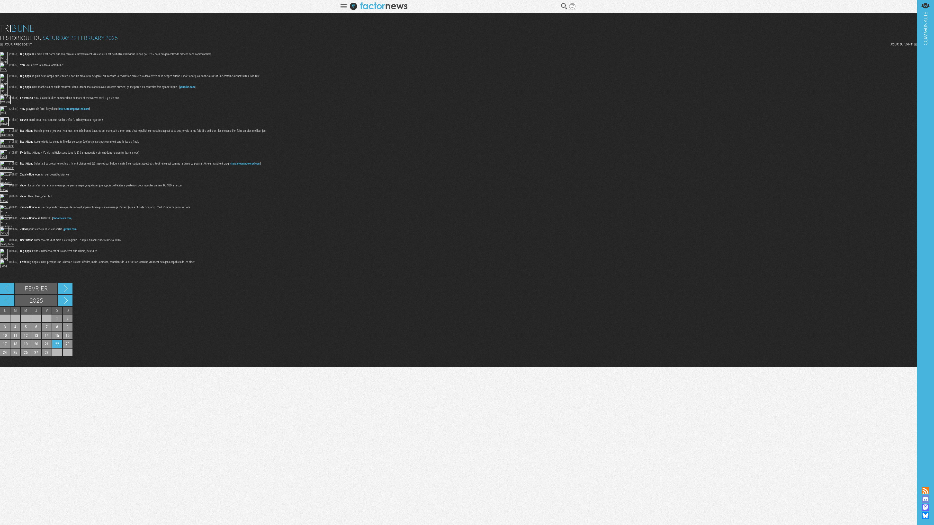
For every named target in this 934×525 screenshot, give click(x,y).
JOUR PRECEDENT (18, 44)
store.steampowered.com (74, 109)
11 (15, 335)
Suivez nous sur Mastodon (925, 507)
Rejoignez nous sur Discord (925, 499)
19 (26, 343)
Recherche (564, 6)
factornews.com (62, 218)
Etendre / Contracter (925, 482)
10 (5, 335)
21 (47, 343)
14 (47, 335)
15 (57, 335)
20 (36, 343)
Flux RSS (925, 490)
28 (47, 352)
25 (15, 352)
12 (26, 335)
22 (57, 343)
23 (68, 343)
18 (15, 343)
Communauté (925, 238)
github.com (70, 229)
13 (36, 335)
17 (5, 343)
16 (68, 335)
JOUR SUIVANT (901, 44)
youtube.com (187, 87)
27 (36, 352)
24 (5, 352)
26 (26, 352)
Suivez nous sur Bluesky (925, 515)
